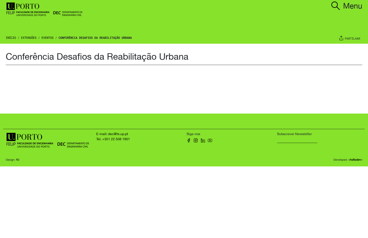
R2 (17, 159)
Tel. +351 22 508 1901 (113, 139)
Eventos (47, 38)
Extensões (28, 38)
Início (11, 38)
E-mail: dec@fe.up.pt (112, 134)
